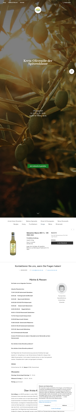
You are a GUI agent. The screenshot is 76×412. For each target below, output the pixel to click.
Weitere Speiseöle (31, 221)
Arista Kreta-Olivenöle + (15, 221)
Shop (4, 2)
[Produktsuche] (71, 71)
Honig (23, 224)
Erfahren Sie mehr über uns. (45, 402)
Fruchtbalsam (33, 224)
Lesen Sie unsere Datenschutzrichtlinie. (48, 400)
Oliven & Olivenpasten (47, 221)
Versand (55, 236)
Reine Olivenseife (63, 221)
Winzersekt (59, 224)
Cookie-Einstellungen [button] (56, 408)
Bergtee (16, 224)
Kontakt (22, 2)
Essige (43, 224)
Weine (50, 224)
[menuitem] (72, 229)
